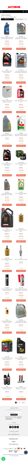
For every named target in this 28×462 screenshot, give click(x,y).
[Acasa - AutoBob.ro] (14, 7)
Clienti (13, 441)
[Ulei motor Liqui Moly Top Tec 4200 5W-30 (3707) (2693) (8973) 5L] (21, 60)
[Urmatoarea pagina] (25, 402)
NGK (21, 258)
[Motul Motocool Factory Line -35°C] (21, 92)
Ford (7, 99)
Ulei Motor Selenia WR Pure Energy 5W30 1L (21, 358)
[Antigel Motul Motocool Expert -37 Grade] (7, 311)
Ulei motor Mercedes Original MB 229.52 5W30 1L (7, 194)
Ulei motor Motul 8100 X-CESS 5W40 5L (7, 164)
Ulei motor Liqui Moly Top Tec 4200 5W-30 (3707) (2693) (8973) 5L (21, 72)
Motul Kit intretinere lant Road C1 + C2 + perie (21, 388)
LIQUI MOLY (21, 69)
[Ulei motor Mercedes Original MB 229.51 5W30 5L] (21, 311)
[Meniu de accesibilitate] (26, 452)
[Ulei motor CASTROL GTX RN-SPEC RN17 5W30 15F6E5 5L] (21, 123)
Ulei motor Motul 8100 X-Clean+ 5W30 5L (7, 72)
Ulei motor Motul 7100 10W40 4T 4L (7, 230)
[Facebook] (10, 427)
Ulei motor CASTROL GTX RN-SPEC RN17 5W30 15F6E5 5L (21, 135)
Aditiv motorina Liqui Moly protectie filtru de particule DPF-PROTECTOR (21, 289)
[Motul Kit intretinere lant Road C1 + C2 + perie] (21, 379)
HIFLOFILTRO (21, 162)
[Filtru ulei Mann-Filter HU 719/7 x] (7, 250)
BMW (7, 36)
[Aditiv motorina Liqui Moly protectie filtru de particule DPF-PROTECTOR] (21, 280)
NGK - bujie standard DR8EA (21, 259)
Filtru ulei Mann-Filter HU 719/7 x (7, 260)
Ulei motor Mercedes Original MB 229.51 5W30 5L (21, 321)
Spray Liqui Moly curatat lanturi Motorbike (7, 289)
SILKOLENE (7, 356)
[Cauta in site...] (26, 11)
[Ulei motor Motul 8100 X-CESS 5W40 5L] (7, 155)
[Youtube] (13, 427)
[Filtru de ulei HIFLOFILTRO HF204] (21, 155)
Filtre (8, 19)
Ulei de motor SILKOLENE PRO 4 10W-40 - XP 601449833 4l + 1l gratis (7, 358)
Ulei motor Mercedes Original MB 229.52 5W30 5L (21, 38)
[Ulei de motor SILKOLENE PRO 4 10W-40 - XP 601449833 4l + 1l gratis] (7, 345)
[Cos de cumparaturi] (23, 11)
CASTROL (21, 133)
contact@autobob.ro (14, 434)
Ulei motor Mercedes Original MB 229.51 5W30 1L (7, 135)
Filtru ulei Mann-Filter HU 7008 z (21, 230)
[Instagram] (18, 427)
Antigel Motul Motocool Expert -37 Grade (7, 321)
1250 (23, 402)
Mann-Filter (21, 228)
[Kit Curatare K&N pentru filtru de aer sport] (7, 379)
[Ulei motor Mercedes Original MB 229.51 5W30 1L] (7, 123)
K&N (7, 386)
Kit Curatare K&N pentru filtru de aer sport (7, 388)
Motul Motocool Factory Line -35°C (21, 101)
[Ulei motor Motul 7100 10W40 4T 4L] (7, 218)
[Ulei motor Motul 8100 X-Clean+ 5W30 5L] (7, 60)
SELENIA (21, 356)
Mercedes (21, 36)
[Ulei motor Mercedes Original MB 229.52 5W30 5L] (21, 28)
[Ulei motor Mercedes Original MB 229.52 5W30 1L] (7, 184)
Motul (7, 69)
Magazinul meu (13, 439)
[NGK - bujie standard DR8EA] (21, 250)
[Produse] (2, 12)
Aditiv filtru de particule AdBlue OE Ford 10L (7, 101)
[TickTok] (15, 427)
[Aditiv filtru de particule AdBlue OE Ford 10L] (7, 92)
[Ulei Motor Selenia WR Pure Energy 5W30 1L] (21, 346)
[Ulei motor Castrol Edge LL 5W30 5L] (21, 184)
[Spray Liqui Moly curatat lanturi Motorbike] (7, 280)
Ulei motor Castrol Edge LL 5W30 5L (21, 194)
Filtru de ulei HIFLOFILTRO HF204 (21, 164)
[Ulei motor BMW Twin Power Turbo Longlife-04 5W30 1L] (7, 28)
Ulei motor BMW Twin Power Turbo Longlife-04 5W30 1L (7, 38)
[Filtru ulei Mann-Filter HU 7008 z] (21, 217)
